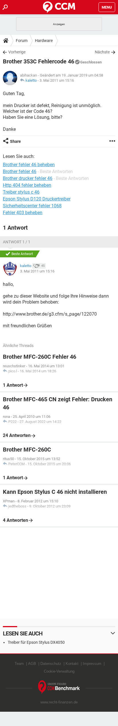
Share (15, 141)
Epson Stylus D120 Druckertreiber (36, 199)
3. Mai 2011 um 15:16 (57, 80)
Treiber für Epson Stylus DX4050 (36, 642)
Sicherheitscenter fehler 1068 (32, 205)
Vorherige (16, 52)
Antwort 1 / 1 (16, 242)
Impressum (92, 663)
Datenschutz (50, 663)
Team (19, 663)
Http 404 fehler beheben (27, 185)
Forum (21, 40)
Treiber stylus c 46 (21, 192)
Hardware (44, 40)
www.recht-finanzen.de (59, 702)
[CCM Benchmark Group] (59, 687)
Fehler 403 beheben (22, 212)
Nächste (102, 52)
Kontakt (72, 663)
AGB (32, 663)
